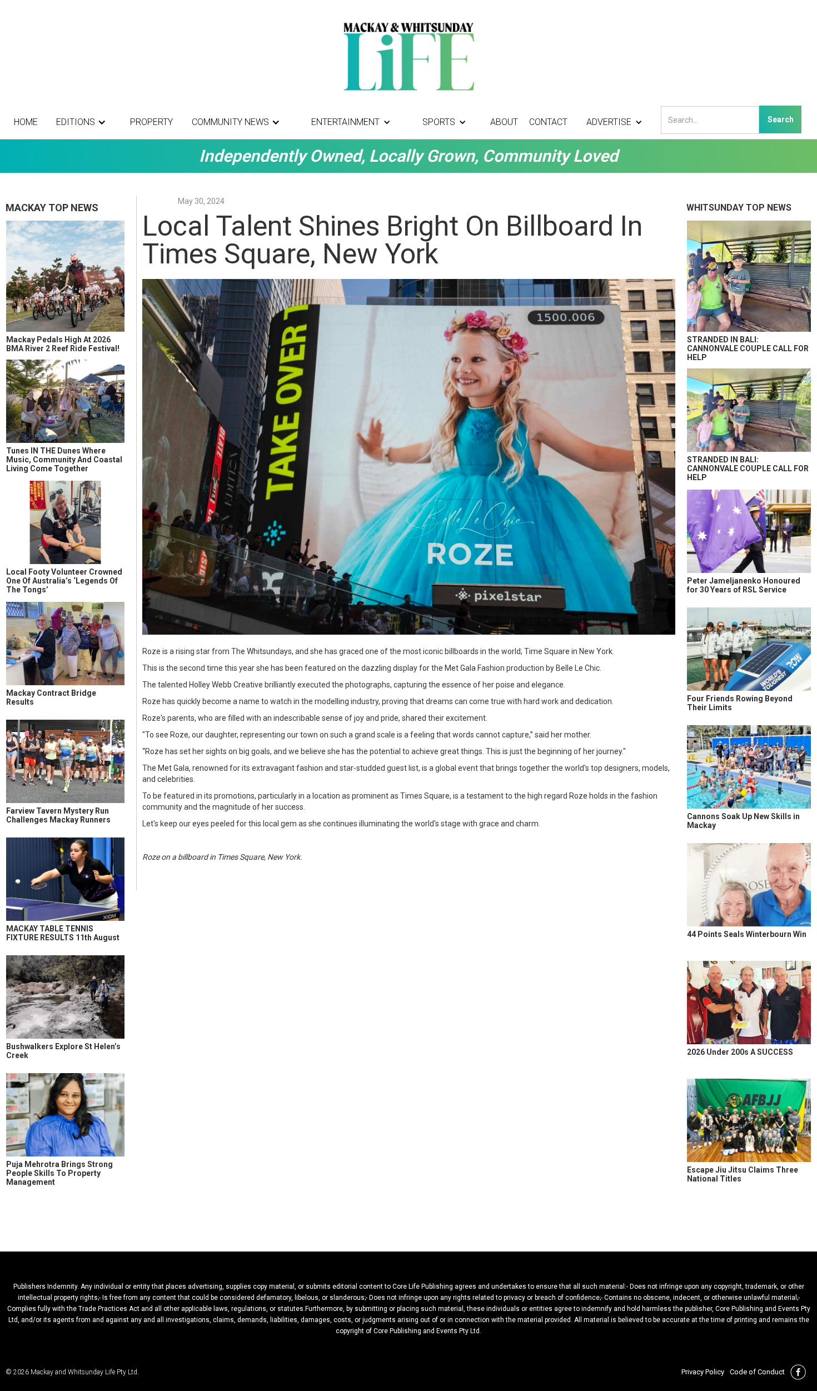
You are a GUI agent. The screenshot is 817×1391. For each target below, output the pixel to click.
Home (26, 122)
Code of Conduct (757, 1372)
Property (151, 122)
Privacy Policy (702, 1372)
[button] (84, 122)
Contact (548, 122)
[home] (408, 55)
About (504, 122)
